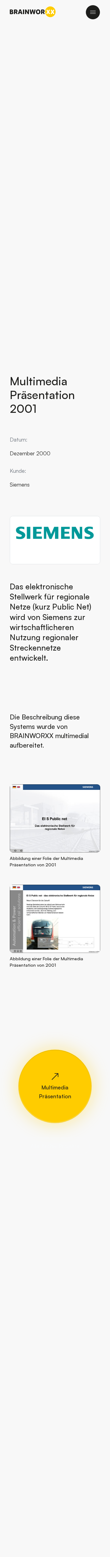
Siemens (20, 484)
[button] (55, 817)
